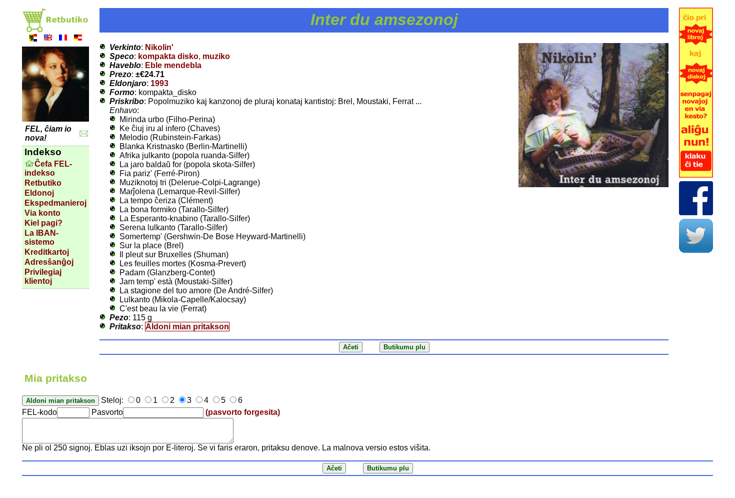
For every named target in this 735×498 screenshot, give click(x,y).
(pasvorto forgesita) (243, 412)
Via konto (42, 213)
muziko (216, 56)
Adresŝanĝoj (49, 262)
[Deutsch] (78, 39)
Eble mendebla (173, 65)
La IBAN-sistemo (41, 237)
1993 (159, 83)
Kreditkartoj (46, 252)
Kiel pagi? (43, 223)
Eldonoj (39, 193)
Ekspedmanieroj (55, 203)
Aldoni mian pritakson (187, 326)
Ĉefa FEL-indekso (48, 168)
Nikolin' (159, 47)
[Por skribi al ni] (84, 134)
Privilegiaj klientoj (43, 276)
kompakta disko (168, 56)
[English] (48, 39)
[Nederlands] (33, 39)
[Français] (63, 39)
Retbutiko (43, 183)
